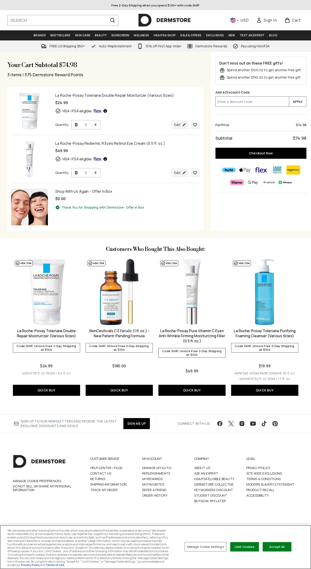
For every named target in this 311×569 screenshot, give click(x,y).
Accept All (277, 546)
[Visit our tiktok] (264, 423)
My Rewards (152, 479)
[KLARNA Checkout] (237, 182)
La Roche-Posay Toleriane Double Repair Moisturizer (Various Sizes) (46, 333)
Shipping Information (108, 484)
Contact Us (100, 473)
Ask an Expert (206, 473)
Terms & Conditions (263, 479)
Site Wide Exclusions (264, 473)
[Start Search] (112, 20)
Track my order (104, 490)
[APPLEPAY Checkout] (245, 170)
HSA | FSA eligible (77, 110)
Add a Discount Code (232, 92)
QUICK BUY (46, 390)
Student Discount (210, 495)
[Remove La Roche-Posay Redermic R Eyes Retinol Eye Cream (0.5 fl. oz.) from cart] (76, 172)
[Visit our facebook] (219, 423)
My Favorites (153, 484)
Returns (97, 479)
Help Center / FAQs (106, 468)
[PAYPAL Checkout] (228, 170)
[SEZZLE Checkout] (269, 182)
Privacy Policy (258, 468)
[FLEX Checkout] (261, 170)
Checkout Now (261, 153)
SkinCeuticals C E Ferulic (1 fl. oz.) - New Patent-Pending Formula (119, 333)
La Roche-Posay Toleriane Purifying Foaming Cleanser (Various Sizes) (265, 333)
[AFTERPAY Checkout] (285, 182)
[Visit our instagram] (241, 423)
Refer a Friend (154, 490)
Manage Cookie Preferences (37, 481)
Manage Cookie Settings (205, 546)
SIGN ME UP (136, 423)
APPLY (297, 101)
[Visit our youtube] (253, 423)
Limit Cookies (245, 546)
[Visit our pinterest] (275, 423)
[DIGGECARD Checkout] (277, 170)
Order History (155, 495)
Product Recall (260, 490)
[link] (266, 20)
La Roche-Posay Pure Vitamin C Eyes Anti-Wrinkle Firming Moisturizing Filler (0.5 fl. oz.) (192, 335)
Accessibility (257, 495)
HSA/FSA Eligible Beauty (214, 479)
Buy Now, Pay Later (210, 501)
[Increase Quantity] (95, 124)
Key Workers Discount (213, 490)
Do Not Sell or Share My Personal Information (42, 488)
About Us (202, 468)
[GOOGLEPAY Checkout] (253, 182)
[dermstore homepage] (164, 20)
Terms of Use (55, 565)
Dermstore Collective (214, 484)
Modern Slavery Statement (270, 484)
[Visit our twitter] (230, 423)
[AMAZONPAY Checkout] (293, 170)
